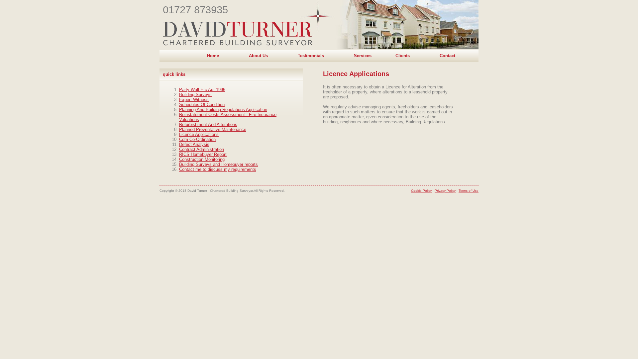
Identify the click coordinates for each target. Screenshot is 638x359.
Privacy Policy (445, 190)
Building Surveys (195, 94)
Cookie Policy (421, 190)
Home (213, 55)
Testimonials (311, 55)
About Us (258, 55)
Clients (402, 55)
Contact (447, 55)
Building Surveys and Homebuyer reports (218, 164)
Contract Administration (201, 149)
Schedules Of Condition (202, 104)
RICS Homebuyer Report (203, 154)
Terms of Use (468, 190)
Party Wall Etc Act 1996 (202, 89)
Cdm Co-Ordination (197, 139)
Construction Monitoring (202, 159)
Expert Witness (194, 99)
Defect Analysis (194, 144)
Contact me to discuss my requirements (217, 169)
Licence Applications (199, 134)
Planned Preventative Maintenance (212, 129)
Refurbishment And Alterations (208, 124)
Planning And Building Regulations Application (223, 109)
